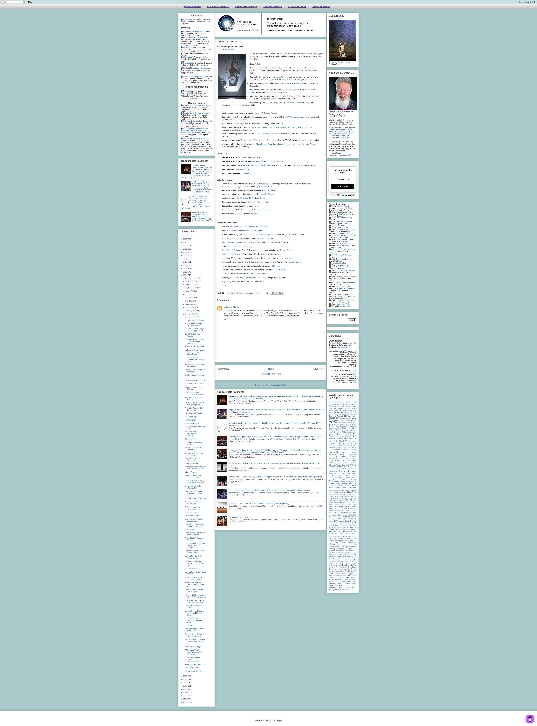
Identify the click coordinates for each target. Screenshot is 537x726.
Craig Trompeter (337, 259)
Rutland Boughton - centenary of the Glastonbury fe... (192, 659)
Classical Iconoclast (352, 372)
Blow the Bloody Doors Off (195, 380)
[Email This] (271, 293)
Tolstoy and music (191, 439)
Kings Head (343, 492)
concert (353, 449)
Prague (331, 536)
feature (336, 471)
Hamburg (345, 487)
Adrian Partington (346, 230)
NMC (354, 513)
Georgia (353, 477)
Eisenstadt (345, 465)
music (354, 504)
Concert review (295, 262)
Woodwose (247, 173)
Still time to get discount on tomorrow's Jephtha (195, 525)
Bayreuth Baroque (349, 414)
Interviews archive (321, 6)
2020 (185, 256)
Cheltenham (341, 443)
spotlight (352, 559)
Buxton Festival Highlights (195, 347)
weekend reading (335, 581)
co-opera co (352, 447)
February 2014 (191, 311)
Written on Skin (294, 103)
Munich (354, 502)
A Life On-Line (335, 402)
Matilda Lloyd (345, 306)
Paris (330, 531)
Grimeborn (333, 485)
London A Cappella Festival (195, 499)
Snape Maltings (341, 555)
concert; (353, 452)
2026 (185, 236)
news (337, 512)
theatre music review (336, 571)
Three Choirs (334, 573)
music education (336, 506)
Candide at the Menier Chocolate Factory (193, 635)
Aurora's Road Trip (192, 569)
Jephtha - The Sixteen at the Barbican (194, 503)
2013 (185, 676)
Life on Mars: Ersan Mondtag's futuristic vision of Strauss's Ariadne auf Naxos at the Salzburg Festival (270, 490)
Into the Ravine (190, 472)
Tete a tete (241, 165)
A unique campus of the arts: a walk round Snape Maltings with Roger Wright (260, 503)
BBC (345, 416)
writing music (334, 590)
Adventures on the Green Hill (344, 404)
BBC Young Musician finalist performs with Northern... (193, 652)
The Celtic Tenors (338, 226)
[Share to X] (277, 293)
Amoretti (254, 214)
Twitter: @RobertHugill (246, 6)
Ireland (348, 490)
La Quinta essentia (192, 464)
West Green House (349, 581)
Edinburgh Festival (335, 465)
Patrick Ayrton (344, 287)
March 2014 (190, 308)
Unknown (228, 307)
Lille (339, 498)
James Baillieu (342, 228)
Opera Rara (333, 525)
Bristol (344, 422)
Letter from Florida (345, 496)
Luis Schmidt (345, 222)
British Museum (351, 422)
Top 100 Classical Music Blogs (341, 135)
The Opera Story (340, 569)
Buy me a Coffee (346, 155)
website (353, 579)
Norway (331, 519)
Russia (349, 544)
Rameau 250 (190, 530)
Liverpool (344, 498)
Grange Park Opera (305, 79)
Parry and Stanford (266, 186)
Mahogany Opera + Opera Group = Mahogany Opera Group (195, 352)
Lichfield (335, 498)
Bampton (337, 412)
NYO (339, 519)
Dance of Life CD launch (194, 413)
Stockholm (332, 561)
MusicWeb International (347, 376)
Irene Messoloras (346, 234)
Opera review (280, 270)
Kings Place (351, 492)
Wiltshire (353, 586)
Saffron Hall (339, 547)
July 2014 (189, 294)
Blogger (279, 720)
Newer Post (223, 369)
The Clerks (248, 157)
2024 (185, 242)
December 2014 (191, 278)
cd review (340, 440)
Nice (350, 513)
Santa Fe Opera (347, 549)
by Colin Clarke (347, 430)
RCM (339, 538)
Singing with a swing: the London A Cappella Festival (194, 341)
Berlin (354, 418)
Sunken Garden (270, 113)
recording (338, 541)
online (331, 521)
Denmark (353, 458)
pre (336, 536)
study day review (336, 563)
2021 (185, 252)
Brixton (337, 426)
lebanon (336, 494)
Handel (353, 487)
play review (339, 533)
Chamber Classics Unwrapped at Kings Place (193, 620)
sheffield (332, 552)
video (347, 577)
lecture (342, 494)
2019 (185, 259)
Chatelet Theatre (281, 79)
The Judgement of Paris (238, 517)
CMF (345, 447)
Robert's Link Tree (192, 6)
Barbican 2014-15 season (195, 384)
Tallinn (339, 565)
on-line (353, 519)
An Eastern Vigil (191, 417)
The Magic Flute (242, 169)
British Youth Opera (336, 424)
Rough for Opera (191, 512)
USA (349, 575)
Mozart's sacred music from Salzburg (254, 234)
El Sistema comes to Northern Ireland (192, 508)
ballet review (347, 410)
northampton (338, 517)
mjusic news (347, 502)
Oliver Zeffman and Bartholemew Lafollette (194, 393)
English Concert (335, 467)
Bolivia (342, 420)
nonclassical (333, 515)
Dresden (338, 461)
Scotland (332, 551)
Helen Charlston (350, 236)
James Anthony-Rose (339, 277)
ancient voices (351, 406)
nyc (336, 519)
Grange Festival (335, 483)
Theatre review (285, 258)
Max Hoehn (342, 239)
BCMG (338, 418)
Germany (332, 479)
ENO (345, 467)
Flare (256, 206)
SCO (354, 549)
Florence (340, 475)
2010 (185, 686)
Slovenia (343, 552)
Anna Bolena (268, 127)
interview (341, 490)
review (343, 541)
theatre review (350, 571)
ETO (336, 469)
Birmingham (333, 420)
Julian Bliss (345, 304)
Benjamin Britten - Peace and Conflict (194, 630)
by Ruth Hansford (342, 434)
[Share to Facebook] (279, 293)
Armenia (340, 408)
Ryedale (332, 547)
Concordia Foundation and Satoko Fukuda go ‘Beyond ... (195, 546)
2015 (185, 272)
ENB (354, 465)
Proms (353, 536)
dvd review (342, 463)
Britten (252, 73)
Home (224, 285)
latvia (330, 494)
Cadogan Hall (350, 436)
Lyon (354, 500)
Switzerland (333, 565)
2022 (185, 249)
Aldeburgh (333, 406)
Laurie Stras (336, 294)
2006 (185, 699)
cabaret (342, 436)
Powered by (335, 195)
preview (345, 536)
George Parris (345, 265)
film (335, 473)
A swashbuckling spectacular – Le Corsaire (192, 434)
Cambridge (332, 438)
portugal (353, 533)
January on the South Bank (195, 665)
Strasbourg (340, 561)
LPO (346, 500)
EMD (351, 465)
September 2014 (191, 288)
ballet (340, 410)
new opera (341, 510)
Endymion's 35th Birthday (194, 320)
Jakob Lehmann (346, 300)
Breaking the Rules (274, 140)
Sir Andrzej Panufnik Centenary (192, 459)
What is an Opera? (192, 423)
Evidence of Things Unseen (266, 134)
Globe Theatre (348, 479)
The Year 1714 (190, 420)
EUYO (347, 469)
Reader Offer (346, 538)
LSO (350, 500)
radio (330, 538)
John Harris (268, 165)
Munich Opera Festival (337, 504)
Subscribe (342, 186)
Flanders (332, 475)
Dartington (345, 458)
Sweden (353, 563)
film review (342, 473)
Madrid (331, 502)
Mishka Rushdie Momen (346, 288)
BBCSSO (332, 418)
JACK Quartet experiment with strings (194, 365)
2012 (185, 679)
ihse (335, 490)
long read (341, 500)
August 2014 (190, 291)
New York (349, 510)
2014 (185, 275)
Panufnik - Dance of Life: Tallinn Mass (194, 409)
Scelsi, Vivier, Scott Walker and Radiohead (195, 534)
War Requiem (269, 194)
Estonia (331, 469)
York (340, 590)
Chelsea (332, 443)
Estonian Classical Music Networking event (194, 404)
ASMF (347, 408)
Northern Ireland (349, 517)
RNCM (343, 543)
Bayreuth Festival (336, 416)
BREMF (332, 422)
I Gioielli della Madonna (297, 117)
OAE (348, 519)
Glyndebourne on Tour (348, 481)
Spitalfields (333, 559)
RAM (334, 538)
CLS (342, 447)
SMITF (349, 552)
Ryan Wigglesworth (344, 214)
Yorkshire (346, 590)
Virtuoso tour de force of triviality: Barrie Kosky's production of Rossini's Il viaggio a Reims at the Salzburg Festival (275, 477)
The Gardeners (341, 567)
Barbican (344, 412)
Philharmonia (347, 531)
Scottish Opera (341, 551)
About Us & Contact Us (218, 6)
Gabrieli (331, 477)
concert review (338, 452)
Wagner (353, 577)
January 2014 (190, 314)
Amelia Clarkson (345, 271)
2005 (185, 702)
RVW (354, 544)
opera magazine (339, 523)
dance (338, 458)
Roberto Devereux (297, 127)
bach (336, 410)
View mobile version (271, 374)
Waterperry (339, 579)
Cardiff (346, 438)
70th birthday (314, 96)
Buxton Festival (348, 428)
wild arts (346, 586)
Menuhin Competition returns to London (193, 476)
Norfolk (340, 515)
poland (347, 533)
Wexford (332, 583)
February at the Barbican (194, 317)
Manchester (338, 502)
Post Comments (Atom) (276, 385)
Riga (330, 543)
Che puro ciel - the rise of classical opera (194, 520)
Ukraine (344, 575)
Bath (339, 414)
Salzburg (332, 549)
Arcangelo (332, 408)
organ (339, 527)
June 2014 (189, 298)
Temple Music (347, 565)
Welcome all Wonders (243, 246)
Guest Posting (350, 485)
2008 (185, 693)
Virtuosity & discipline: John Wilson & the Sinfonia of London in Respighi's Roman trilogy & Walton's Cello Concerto (275, 437)
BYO (337, 436)
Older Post (319, 369)
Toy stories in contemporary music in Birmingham (195, 468)
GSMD (340, 485)
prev (338, 536)
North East (348, 515)
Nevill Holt (332, 510)
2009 (185, 689)
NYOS (344, 519)
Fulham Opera (350, 475)
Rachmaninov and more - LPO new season (194, 324)
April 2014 (189, 304)
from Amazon (341, 347)
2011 (185, 683)
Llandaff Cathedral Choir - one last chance (195, 552)
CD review (276, 266)
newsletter (344, 513)
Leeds (348, 494)
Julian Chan (341, 263)
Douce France (269, 190)
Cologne (337, 449)
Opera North (351, 523)
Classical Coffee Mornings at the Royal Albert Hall (195, 482)
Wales (331, 579)
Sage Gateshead (350, 547)
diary (331, 460)
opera (341, 521)
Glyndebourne (334, 481)
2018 (185, 262)
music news (350, 506)
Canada (340, 438)
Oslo (343, 527)
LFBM (354, 496)
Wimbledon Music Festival (339, 588)
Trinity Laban (347, 573)
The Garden (250, 165)
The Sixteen (351, 569)
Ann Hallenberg (349, 283)
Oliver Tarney (344, 245)
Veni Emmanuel (228, 254)
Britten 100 (347, 424)
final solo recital (270, 99)
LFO (330, 498)
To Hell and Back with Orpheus (193, 449)
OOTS (336, 521)
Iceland (331, 490)
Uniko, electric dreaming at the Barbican (266, 161)
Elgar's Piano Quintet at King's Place (194, 454)
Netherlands (352, 508)
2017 (185, 265)
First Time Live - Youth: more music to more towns (193, 493)
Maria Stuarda (280, 127)
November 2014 (191, 281)
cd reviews (352, 441)
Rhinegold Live (351, 541)
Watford (347, 579)
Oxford (348, 527)
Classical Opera (334, 447)
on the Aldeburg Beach (250, 198)
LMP (349, 498)
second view (352, 551)
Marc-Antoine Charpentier (303, 70)
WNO (354, 588)
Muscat (349, 504)
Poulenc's (245, 278)
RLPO (336, 543)
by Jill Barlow (344, 432)
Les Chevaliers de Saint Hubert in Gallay (269, 144)
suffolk (347, 563)
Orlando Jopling (346, 218)
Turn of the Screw (191, 668)
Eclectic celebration (192, 516)
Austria (354, 408)
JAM (337, 492)
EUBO (342, 469)
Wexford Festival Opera (346, 583)
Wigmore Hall (335, 585)
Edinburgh (352, 463)
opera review (345, 525)
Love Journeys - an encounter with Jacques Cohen (195, 359)
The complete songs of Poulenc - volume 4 (193, 578)
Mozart (288, 70)
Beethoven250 (346, 418)
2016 (185, 269)
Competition (189, 626)
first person (352, 473)
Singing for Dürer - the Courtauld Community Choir (194, 563)
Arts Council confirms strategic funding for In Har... (194, 584)
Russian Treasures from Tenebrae (194, 388)
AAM (354, 402)
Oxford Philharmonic (349, 529)
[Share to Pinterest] (282, 293)
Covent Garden (346, 457)
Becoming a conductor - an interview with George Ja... (195, 641)
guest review (334, 488)
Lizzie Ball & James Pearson (342, 267)
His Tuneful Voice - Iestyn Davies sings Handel (194, 330)
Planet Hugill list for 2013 (194, 671)
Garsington (339, 477)
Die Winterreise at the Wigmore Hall (193, 487)
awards (331, 410)
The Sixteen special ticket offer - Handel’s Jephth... (195, 601)
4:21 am (236, 307)
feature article (229, 49)
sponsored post (343, 559)
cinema (340, 445)
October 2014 (190, 285)
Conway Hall (334, 457)
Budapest (353, 426)
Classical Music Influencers (339, 138)
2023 (185, 246)
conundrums (352, 454)
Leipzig (336, 496)
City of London (350, 445)
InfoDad (353, 382)
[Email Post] (267, 293)
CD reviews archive (297, 6)
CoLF (331, 449)
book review (351, 420)
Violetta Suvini (343, 206)
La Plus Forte (301, 165)
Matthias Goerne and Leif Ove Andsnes (194, 591)
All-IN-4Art (341, 406)
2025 (185, 239)
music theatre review (338, 508)
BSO (348, 426)
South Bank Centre (349, 557)
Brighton (338, 422)
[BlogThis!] (274, 293)
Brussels (343, 426)
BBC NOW (352, 416)
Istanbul (353, 490)
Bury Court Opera (335, 428)
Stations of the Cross (262, 210)
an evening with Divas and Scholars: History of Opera (247, 227)
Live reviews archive (272, 6)
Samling (338, 549)
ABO (330, 404)
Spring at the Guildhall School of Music (193, 557)
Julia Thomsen (345, 243)
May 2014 (189, 301)
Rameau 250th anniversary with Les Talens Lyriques (195, 596)
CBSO (351, 438)
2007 (185, 696)
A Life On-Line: (346, 402)
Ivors (333, 492)
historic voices (256, 231)
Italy (330, 492)
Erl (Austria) (352, 467)
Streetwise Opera (350, 561)
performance (338, 531)
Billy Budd (244, 123)
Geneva (347, 477)
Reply (226, 319)
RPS (343, 544)
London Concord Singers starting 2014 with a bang (194, 613)
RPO (338, 544)
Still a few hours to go (193, 647)
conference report (336, 454)
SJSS (337, 553)
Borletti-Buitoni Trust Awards (192, 335)
